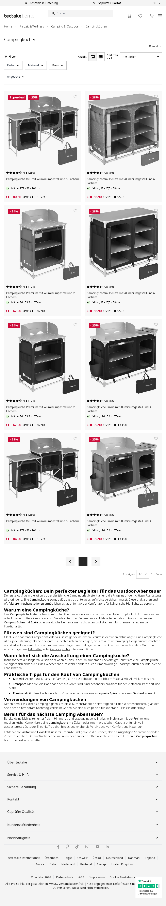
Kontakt (13, 799)
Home (8, 26)
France (40, 864)
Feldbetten (35, 649)
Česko (97, 858)
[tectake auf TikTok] (77, 847)
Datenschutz (64, 877)
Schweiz (82, 858)
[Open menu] (160, 13)
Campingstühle (60, 649)
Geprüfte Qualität (20, 811)
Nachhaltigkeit (18, 838)
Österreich (52, 858)
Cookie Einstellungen (124, 877)
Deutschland (114, 858)
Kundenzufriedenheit (23, 825)
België (68, 858)
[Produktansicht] (92, 56)
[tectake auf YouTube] (97, 846)
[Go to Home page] (19, 16)
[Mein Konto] (129, 16)
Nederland (68, 864)
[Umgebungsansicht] (101, 56)
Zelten (78, 722)
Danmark (134, 858)
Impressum (97, 877)
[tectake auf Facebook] (58, 847)
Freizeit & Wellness (31, 26)
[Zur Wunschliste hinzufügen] (75, 96)
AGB (81, 877)
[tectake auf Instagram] (87, 847)
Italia (53, 864)
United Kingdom (122, 864)
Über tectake (17, 762)
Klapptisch (122, 722)
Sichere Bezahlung (21, 787)
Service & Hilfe (18, 774)
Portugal (86, 864)
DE (154, 3)
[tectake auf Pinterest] (67, 847)
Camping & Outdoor (64, 26)
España (150, 858)
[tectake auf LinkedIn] (107, 846)
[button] (13, 65)
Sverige (102, 864)
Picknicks (124, 708)
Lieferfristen (121, 884)
